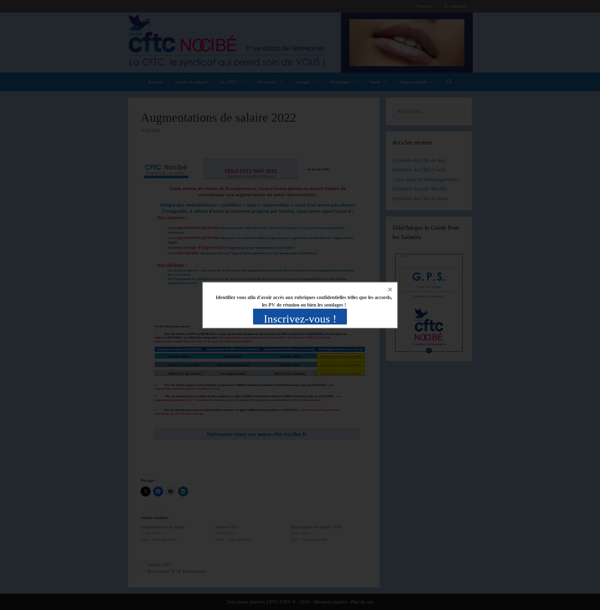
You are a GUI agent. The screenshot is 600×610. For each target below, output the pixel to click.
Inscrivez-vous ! (300, 319)
